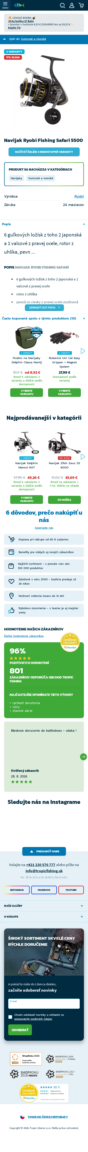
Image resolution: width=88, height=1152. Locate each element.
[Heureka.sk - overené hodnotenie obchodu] (70, 642)
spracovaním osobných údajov (33, 1019)
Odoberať (20, 1029)
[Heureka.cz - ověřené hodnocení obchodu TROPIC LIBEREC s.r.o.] (44, 1093)
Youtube (71, 890)
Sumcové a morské (40, 178)
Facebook (44, 890)
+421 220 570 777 (40, 864)
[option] (44, 89)
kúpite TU (14, 27)
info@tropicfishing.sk (44, 870)
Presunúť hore (47, 851)
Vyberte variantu (26, 392)
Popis (6, 224)
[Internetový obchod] (19, 5)
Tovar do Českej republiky (48, 1117)
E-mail (13, 1001)
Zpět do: (27, 39)
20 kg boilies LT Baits (21, 21)
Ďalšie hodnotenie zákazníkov (24, 636)
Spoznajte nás (44, 528)
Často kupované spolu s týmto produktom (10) (39, 318)
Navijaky (16, 178)
